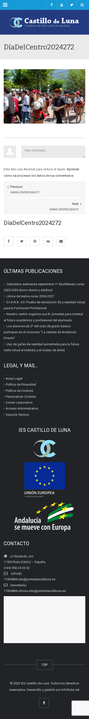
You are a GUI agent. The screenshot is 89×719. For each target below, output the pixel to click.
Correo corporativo (19, 402)
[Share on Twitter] (22, 241)
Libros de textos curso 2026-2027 (30, 296)
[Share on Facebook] (9, 241)
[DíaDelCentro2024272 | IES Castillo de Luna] (44, 22)
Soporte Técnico (17, 414)
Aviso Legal (14, 378)
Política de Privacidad (21, 384)
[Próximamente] (61, 5)
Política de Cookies (19, 390)
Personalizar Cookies (21, 396)
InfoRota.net (70, 690)
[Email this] (61, 241)
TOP (44, 665)
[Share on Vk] (48, 241)
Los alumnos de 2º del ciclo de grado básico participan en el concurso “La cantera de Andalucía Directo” (40, 332)
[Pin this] (35, 241)
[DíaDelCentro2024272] (44, 96)
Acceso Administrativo (22, 408)
